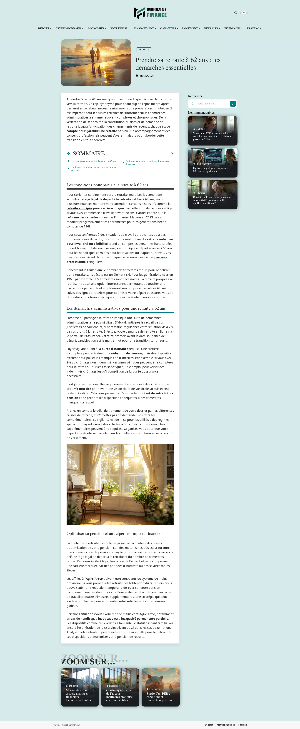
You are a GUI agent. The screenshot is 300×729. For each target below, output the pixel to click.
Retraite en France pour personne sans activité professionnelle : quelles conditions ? (212, 200)
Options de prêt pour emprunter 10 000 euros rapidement (212, 169)
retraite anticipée (79, 208)
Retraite (144, 49)
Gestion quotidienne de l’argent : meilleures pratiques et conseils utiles (119, 695)
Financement (203, 163)
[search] (236, 13)
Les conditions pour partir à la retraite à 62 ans (93, 161)
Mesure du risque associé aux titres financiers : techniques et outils (78, 695)
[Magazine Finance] (150, 12)
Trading (73, 686)
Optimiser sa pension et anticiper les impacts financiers (147, 162)
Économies (155, 689)
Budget (113, 686)
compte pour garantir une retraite (92, 131)
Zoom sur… (88, 661)
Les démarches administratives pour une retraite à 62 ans (94, 169)
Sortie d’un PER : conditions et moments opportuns (159, 696)
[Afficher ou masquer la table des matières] (139, 154)
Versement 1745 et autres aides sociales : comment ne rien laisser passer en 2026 (212, 136)
